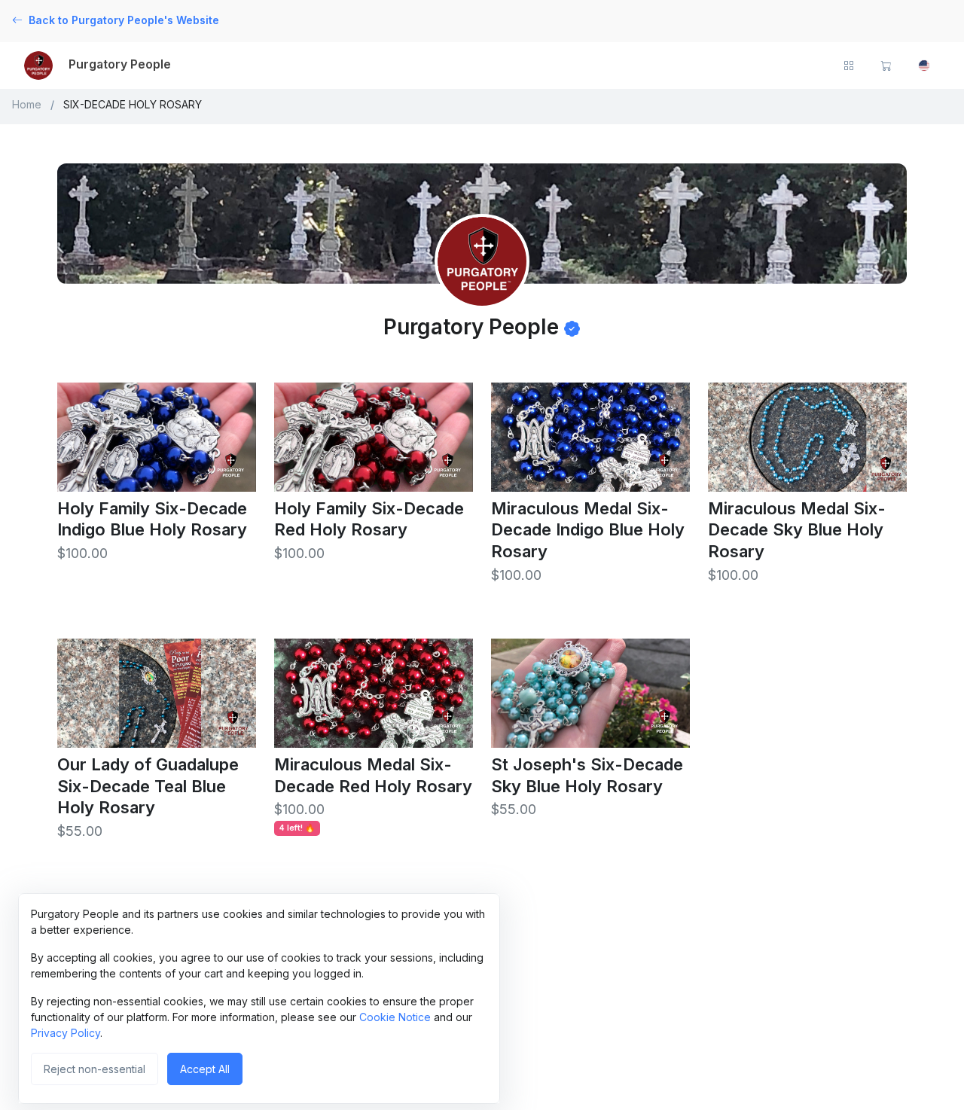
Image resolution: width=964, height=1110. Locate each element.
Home (26, 104)
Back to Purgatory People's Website (124, 20)
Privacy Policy (65, 1032)
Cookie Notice (395, 1017)
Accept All (205, 1069)
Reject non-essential (94, 1069)
